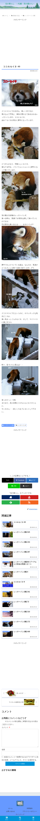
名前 (3, 749)
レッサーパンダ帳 (9, 425)
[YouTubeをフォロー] (29, 497)
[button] (26, 486)
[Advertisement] (20, 41)
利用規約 (30, 808)
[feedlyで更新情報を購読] (11, 502)
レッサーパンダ (21, 425)
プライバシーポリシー (29, 811)
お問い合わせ (10, 811)
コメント (6, 727)
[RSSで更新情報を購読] (29, 502)
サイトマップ (20, 814)
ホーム (10, 808)
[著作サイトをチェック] (11, 497)
